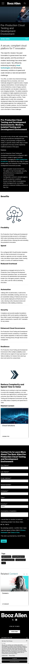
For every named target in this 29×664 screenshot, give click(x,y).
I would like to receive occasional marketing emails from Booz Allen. (14, 521)
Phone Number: (6, 484)
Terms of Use (15, 532)
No (8, 524)
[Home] (14, 3)
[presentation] (24, 574)
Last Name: (5, 472)
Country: (4, 504)
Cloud (3, 563)
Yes (3, 524)
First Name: (5, 465)
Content (13, 573)
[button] (25, 3)
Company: (4, 491)
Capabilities (5, 436)
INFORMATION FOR (6, 637)
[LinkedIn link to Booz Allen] (16, 620)
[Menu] (3, 3)
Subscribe (14, 631)
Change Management (18, 556)
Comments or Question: (9, 511)
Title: (3, 497)
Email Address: (6, 478)
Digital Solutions (6, 556)
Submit (4, 541)
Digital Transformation (8, 559)
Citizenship (5, 604)
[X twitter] (13, 620)
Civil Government (20, 559)
